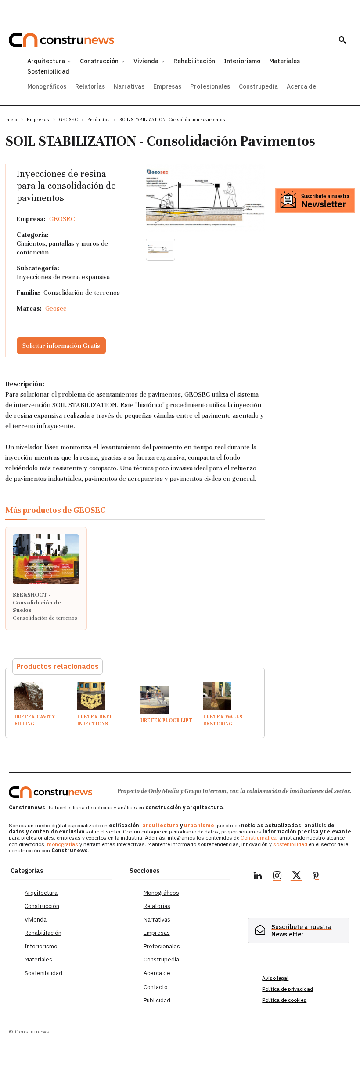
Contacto (156, 987)
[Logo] (50, 792)
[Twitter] (296, 876)
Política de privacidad (287, 989)
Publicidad (157, 1000)
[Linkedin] (257, 876)
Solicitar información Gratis (61, 346)
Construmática (259, 837)
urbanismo (199, 825)
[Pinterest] (315, 876)
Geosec (55, 308)
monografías (62, 844)
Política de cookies (284, 1000)
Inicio (11, 119)
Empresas (38, 119)
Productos (98, 119)
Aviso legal (275, 978)
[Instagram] (277, 876)
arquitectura (160, 825)
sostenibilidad (290, 844)
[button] (342, 40)
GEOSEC (68, 119)
